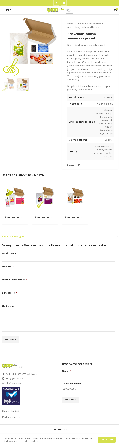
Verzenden (10, 339)
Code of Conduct (10, 410)
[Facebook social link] (75, 165)
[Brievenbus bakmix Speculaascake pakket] (45, 197)
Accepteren (107, 439)
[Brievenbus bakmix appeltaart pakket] (75, 197)
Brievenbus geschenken (89, 23)
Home (70, 23)
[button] (5, 47)
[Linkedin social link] (79, 165)
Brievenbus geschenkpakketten (83, 27)
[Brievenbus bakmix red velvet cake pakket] (15, 197)
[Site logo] (60, 9)
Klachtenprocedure (11, 417)
